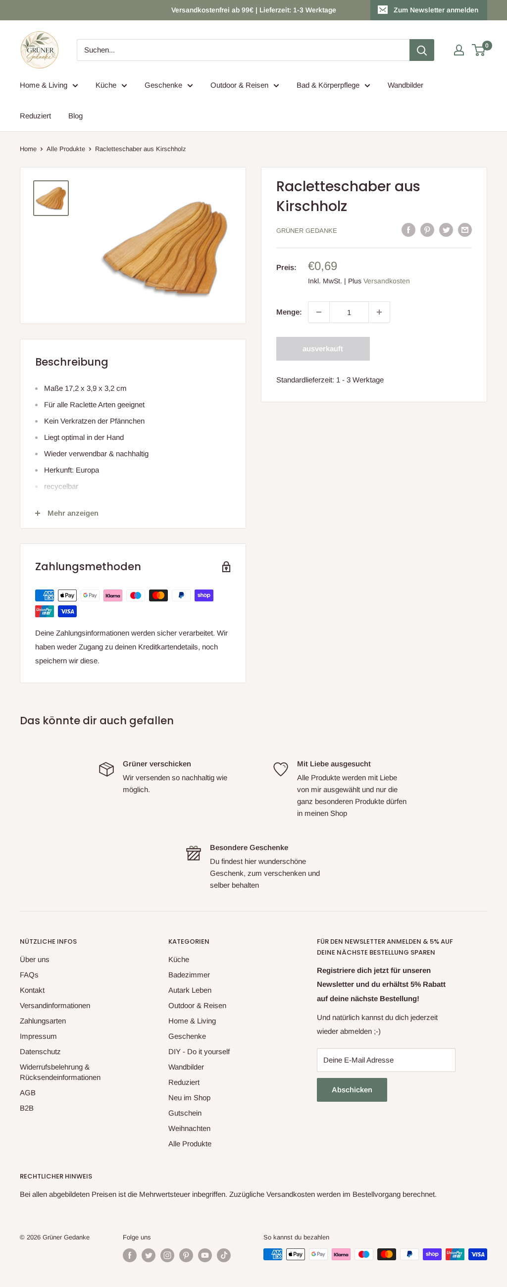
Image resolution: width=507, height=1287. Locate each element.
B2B (27, 1108)
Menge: (289, 312)
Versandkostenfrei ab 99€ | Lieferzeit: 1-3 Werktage (253, 10)
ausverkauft (323, 348)
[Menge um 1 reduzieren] (318, 312)
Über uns (35, 959)
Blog (75, 115)
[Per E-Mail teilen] (465, 229)
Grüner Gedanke (306, 230)
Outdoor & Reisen (239, 85)
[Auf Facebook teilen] (408, 229)
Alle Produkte (66, 149)
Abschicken (352, 1089)
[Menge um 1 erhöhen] (379, 312)
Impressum (38, 1036)
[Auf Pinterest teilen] (427, 229)
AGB (28, 1092)
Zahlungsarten (43, 1021)
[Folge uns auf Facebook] (130, 1255)
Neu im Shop (189, 1097)
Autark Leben (189, 990)
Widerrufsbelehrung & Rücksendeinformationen (60, 1072)
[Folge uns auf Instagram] (167, 1255)
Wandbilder (405, 85)
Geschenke (163, 85)
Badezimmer (189, 974)
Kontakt (32, 990)
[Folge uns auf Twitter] (148, 1255)
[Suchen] (421, 50)
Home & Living (43, 85)
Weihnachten (189, 1128)
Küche (106, 85)
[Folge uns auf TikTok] (224, 1255)
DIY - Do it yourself (199, 1051)
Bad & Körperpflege (328, 85)
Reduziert (35, 115)
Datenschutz (40, 1051)
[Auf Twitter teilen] (446, 229)
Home (28, 149)
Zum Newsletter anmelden (436, 10)
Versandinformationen (55, 1005)
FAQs (29, 974)
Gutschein (185, 1113)
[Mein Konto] (459, 50)
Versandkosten (386, 281)
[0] (479, 50)
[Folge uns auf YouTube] (205, 1255)
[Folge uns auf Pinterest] (186, 1255)
